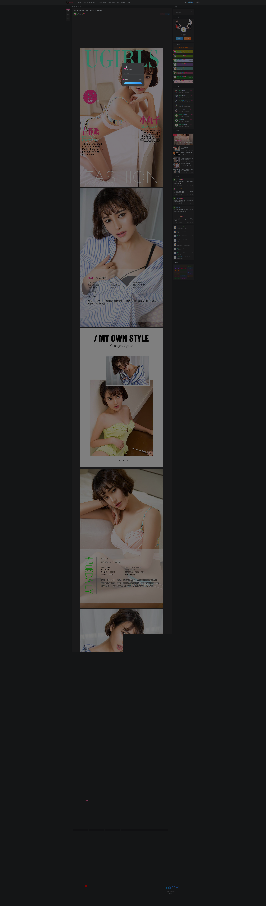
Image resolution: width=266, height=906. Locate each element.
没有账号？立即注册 (127, 69)
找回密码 (141, 79)
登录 (134, 83)
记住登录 (126, 79)
